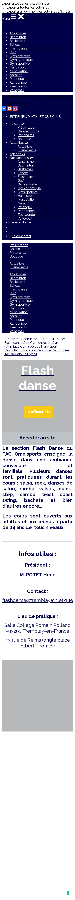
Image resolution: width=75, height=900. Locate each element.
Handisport (18, 67)
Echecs (15, 45)
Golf (13, 52)
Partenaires (26, 135)
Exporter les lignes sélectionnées (26, 3)
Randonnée (18, 82)
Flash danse (18, 48)
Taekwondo (18, 86)
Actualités (25, 146)
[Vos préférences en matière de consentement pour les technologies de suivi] (68, 893)
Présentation (27, 127)
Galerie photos (28, 131)
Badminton (18, 37)
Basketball (17, 41)
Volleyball (17, 90)
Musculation (19, 71)
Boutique (24, 139)
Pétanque (17, 79)
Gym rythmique (21, 60)
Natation (16, 75)
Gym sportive (20, 63)
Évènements (27, 150)
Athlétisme (18, 33)
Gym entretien (20, 56)
